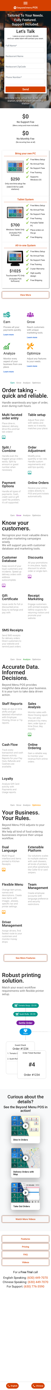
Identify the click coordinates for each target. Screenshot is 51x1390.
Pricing (25, 1246)
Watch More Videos (25, 1219)
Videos (25, 1262)
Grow (18, 383)
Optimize (36, 383)
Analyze (26, 383)
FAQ (25, 1254)
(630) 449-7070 (37, 1277)
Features (25, 1239)
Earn (12, 383)
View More (25, 295)
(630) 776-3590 (34, 1286)
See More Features (25, 958)
